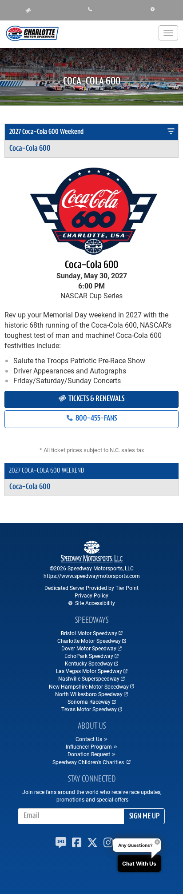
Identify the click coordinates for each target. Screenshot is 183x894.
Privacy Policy (91, 595)
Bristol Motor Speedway (89, 633)
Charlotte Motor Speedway (89, 640)
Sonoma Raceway (89, 701)
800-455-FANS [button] (95, 419)
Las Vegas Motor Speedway (89, 670)
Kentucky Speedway (89, 663)
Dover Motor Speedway (88, 648)
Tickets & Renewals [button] (95, 399)
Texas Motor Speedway (89, 709)
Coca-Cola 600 (30, 149)
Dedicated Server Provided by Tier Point (91, 587)
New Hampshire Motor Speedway (89, 686)
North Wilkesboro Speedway (89, 694)
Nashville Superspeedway (88, 678)
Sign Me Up (144, 817)
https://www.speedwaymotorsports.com (92, 575)
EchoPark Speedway (88, 655)
